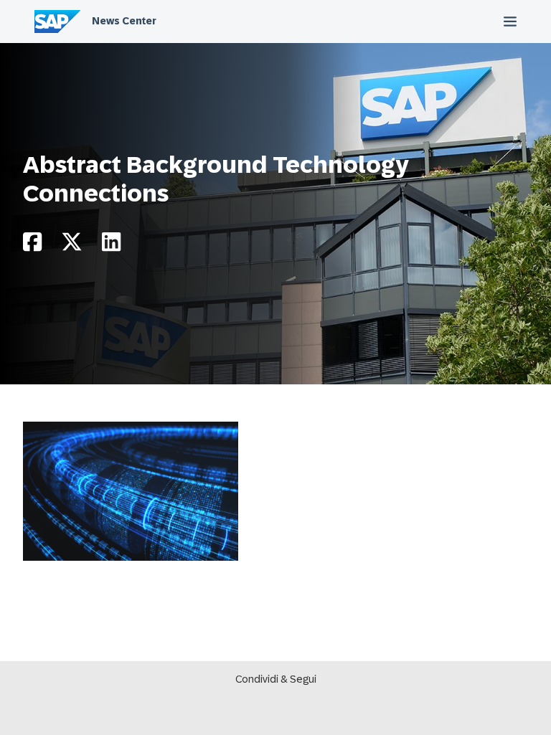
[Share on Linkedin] (111, 246)
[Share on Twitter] (72, 246)
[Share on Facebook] (32, 246)
